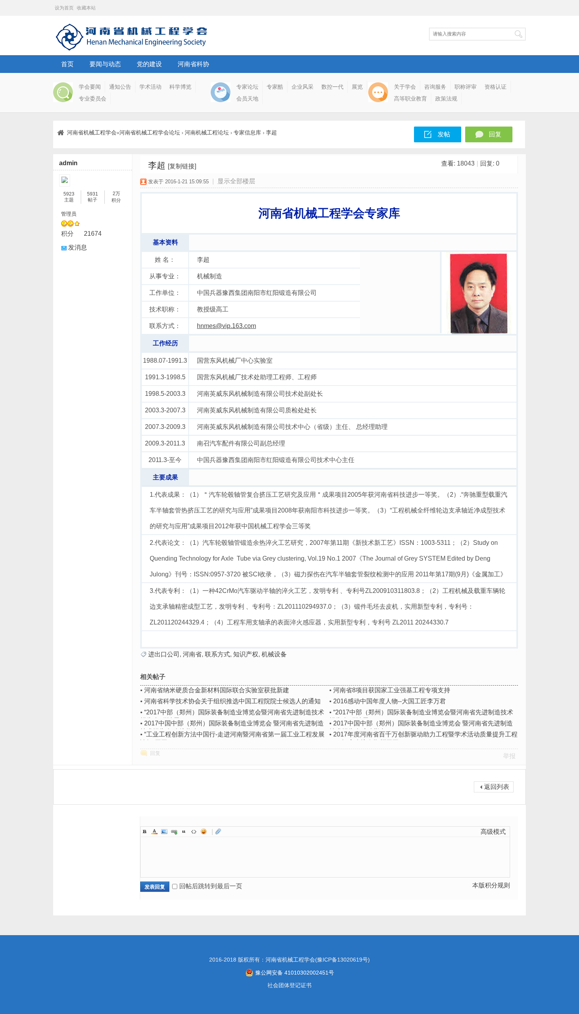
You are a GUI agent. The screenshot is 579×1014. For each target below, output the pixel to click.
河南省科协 (193, 64)
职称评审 (466, 87)
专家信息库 (247, 132)
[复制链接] (182, 166)
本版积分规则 (491, 885)
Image (164, 831)
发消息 (77, 247)
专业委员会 (92, 98)
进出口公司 (164, 654)
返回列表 (496, 786)
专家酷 (275, 87)
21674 (93, 233)
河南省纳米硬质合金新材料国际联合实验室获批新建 (216, 690)
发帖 (444, 134)
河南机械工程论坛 (207, 132)
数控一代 (332, 87)
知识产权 (245, 654)
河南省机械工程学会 (92, 132)
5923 (68, 194)
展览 (357, 87)
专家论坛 (247, 87)
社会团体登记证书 (289, 985)
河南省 (192, 654)
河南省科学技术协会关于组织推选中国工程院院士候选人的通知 (232, 701)
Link (174, 831)
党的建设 (149, 64)
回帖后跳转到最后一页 (210, 886)
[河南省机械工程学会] (132, 49)
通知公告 (120, 87)
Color (154, 831)
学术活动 (150, 87)
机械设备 (274, 654)
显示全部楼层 (236, 181)
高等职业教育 (410, 98)
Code (194, 831)
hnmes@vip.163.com (226, 325)
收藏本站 (86, 8)
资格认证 (495, 87)
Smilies (204, 831)
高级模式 (493, 831)
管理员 (68, 214)
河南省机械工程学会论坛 (149, 132)
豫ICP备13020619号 (342, 959)
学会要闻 (90, 87)
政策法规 (446, 98)
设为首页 (64, 8)
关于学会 (405, 87)
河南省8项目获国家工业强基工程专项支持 (391, 690)
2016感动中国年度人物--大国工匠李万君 (389, 701)
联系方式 (217, 654)
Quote (184, 831)
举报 (509, 756)
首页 (67, 64)
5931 (92, 194)
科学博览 (180, 87)
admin (68, 163)
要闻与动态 (105, 64)
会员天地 (247, 98)
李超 (271, 132)
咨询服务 (435, 87)
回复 (495, 134)
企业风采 (302, 87)
